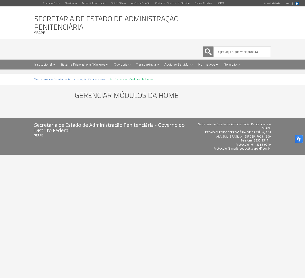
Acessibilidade (272, 3)
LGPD (220, 3)
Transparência (51, 3)
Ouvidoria (71, 3)
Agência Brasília (140, 3)
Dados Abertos (203, 3)
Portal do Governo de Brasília (172, 3)
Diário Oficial (118, 3)
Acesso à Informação (94, 3)
